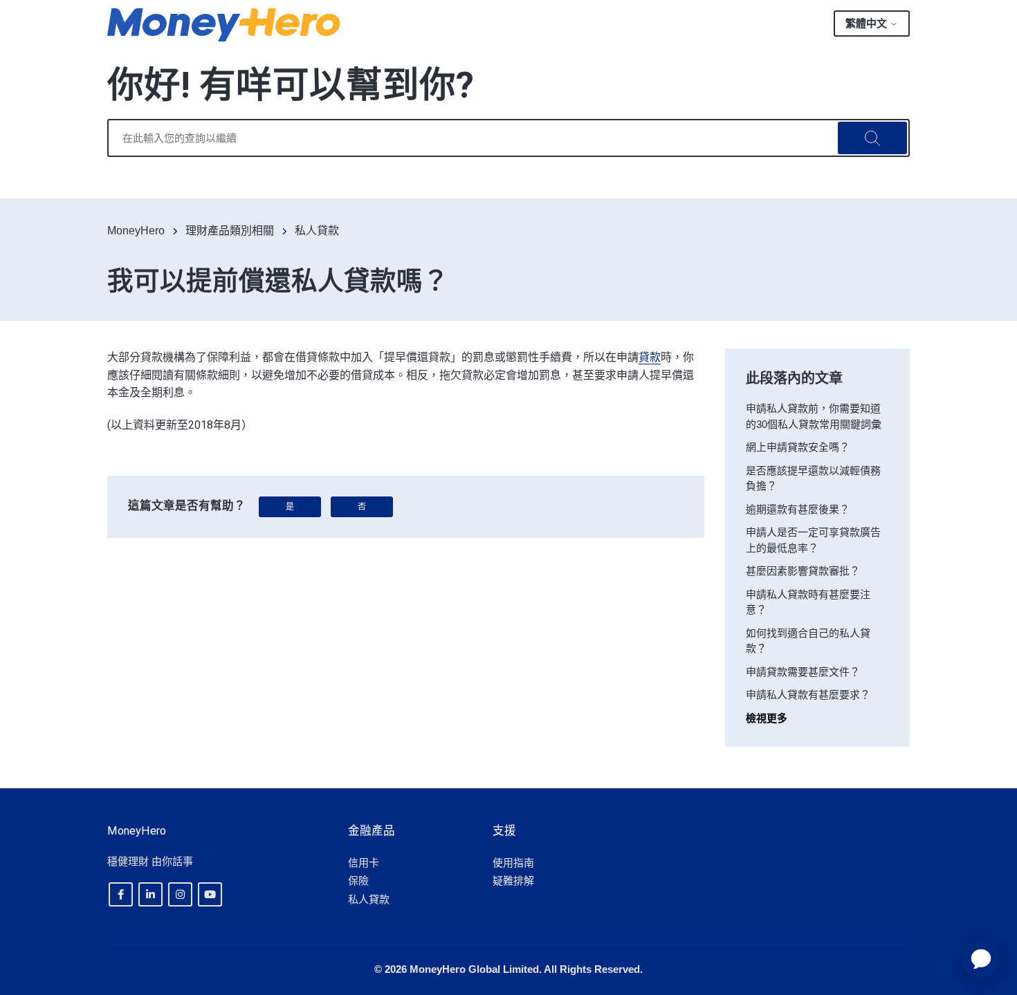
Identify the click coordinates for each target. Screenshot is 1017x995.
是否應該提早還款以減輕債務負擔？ (813, 478)
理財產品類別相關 (229, 230)
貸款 (650, 357)
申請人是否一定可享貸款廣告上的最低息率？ (813, 540)
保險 (358, 880)
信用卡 (363, 862)
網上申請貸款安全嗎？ (798, 447)
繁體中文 (867, 23)
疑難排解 (513, 880)
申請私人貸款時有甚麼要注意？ (808, 602)
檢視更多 (766, 718)
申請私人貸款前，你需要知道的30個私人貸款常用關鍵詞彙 (813, 416)
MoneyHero (136, 230)
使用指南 (513, 862)
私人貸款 (317, 230)
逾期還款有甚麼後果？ (798, 509)
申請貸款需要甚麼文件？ (803, 672)
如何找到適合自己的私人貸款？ (808, 641)
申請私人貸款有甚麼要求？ (808, 694)
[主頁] (223, 24)
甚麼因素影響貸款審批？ (803, 571)
